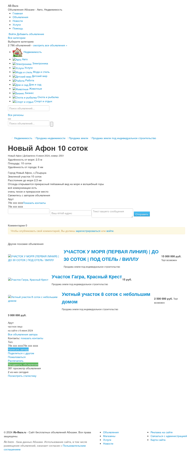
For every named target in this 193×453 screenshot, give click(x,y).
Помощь (18, 28)
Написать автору (18, 349)
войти (109, 231)
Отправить (141, 214)
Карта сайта (158, 440)
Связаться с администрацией (169, 436)
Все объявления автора (23, 334)
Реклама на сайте (162, 432)
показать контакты (32, 338)
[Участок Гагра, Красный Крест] (29, 279)
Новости (18, 21)
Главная (18, 13)
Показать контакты (34, 203)
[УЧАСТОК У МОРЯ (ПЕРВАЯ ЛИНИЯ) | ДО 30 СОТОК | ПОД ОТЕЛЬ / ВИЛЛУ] (35, 258)
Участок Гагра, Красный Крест (87, 276)
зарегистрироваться (88, 231)
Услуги (17, 24)
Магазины (109, 436)
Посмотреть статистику (22, 376)
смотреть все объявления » (50, 45)
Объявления (20, 17)
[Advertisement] (96, 404)
